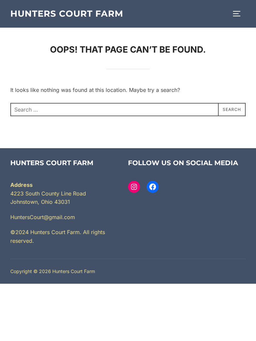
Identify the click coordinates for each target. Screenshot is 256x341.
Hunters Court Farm (66, 13)
